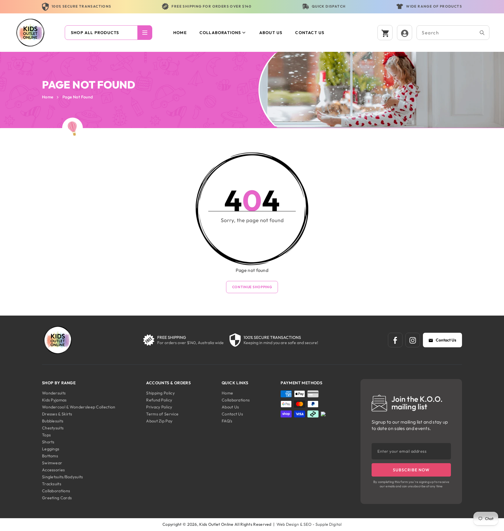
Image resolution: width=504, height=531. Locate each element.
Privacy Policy (159, 407)
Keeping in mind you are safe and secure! (281, 342)
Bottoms (50, 456)
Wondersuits (54, 393)
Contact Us (446, 340)
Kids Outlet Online (216, 524)
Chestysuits (53, 428)
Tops (46, 435)
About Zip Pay (159, 421)
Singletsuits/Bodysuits (62, 476)
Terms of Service (162, 414)
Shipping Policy (160, 393)
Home (47, 97)
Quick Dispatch (329, 6)
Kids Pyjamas (54, 400)
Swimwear (52, 462)
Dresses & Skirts (57, 414)
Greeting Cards (57, 497)
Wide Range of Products (434, 6)
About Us (230, 407)
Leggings (50, 449)
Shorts (48, 442)
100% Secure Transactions (81, 6)
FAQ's (227, 421)
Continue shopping (252, 287)
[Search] (482, 32)
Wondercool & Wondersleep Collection (79, 407)
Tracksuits (51, 483)
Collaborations (220, 32)
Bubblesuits (52, 421)
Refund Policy (159, 400)
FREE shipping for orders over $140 (211, 6)
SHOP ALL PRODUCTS (95, 32)
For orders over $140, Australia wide (190, 342)
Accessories (53, 469)
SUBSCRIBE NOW (411, 469)
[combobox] (452, 32)
